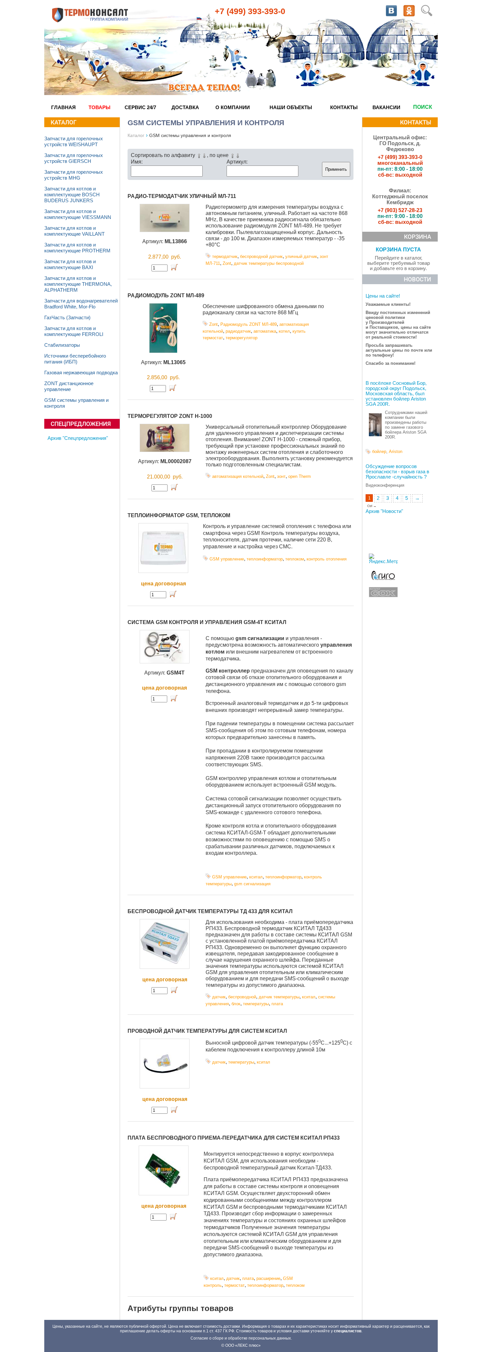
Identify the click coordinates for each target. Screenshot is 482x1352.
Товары (99, 107)
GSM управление (227, 559)
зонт (281, 476)
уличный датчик (301, 256)
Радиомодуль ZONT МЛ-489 (166, 295)
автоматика (264, 331)
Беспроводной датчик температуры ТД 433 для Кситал (210, 911)
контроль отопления (327, 559)
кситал (256, 876)
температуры (256, 1003)
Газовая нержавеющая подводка (81, 372)
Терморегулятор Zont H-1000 (170, 416)
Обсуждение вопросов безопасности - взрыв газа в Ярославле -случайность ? (397, 472)
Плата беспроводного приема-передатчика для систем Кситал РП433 (234, 1138)
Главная (63, 107)
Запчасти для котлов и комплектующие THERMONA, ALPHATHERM (78, 284)
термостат (234, 1285)
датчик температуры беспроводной (269, 263)
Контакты (344, 107)
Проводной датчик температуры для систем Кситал (207, 1031)
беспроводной (242, 996)
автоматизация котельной (237, 476)
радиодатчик (238, 331)
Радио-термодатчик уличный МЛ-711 (182, 196)
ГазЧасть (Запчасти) (67, 317)
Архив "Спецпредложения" (78, 438)
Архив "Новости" (384, 511)
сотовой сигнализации (255, 798)
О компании (232, 107)
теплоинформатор (265, 559)
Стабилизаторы (62, 345)
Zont (227, 263)
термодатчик (224, 256)
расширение (268, 1278)
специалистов (347, 1331)
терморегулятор (241, 337)
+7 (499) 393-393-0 (250, 11)
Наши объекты (291, 107)
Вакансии (386, 107)
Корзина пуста (398, 249)
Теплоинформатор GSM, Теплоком (179, 515)
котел (284, 331)
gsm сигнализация (252, 883)
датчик (219, 996)
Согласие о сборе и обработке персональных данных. (241, 1338)
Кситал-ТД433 (314, 1167)
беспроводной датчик (261, 256)
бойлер (379, 451)
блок (235, 1003)
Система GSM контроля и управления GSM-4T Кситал (207, 622)
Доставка (185, 107)
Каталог (136, 135)
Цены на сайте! (383, 296)
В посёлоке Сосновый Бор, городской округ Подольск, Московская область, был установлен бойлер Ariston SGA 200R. (396, 394)
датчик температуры (279, 996)
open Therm (299, 476)
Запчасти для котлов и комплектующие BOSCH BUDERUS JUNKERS (72, 194)
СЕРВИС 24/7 (140, 107)
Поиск (422, 107)
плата (277, 1003)
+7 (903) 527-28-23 (400, 210)
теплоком (294, 559)
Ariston (395, 451)
